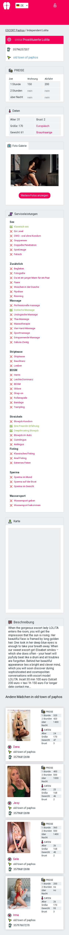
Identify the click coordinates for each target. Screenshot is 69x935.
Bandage (19, 402)
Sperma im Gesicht (24, 486)
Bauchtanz (19, 361)
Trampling (19, 407)
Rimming (18, 296)
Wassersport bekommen (27, 505)
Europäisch (42, 125)
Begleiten (19, 268)
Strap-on (18, 393)
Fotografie (19, 273)
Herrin (17, 374)
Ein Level (18, 231)
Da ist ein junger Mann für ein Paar (32, 277)
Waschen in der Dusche (26, 287)
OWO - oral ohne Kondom (27, 235)
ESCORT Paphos (15, 30)
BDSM (17, 384)
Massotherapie (22, 323)
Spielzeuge (20, 249)
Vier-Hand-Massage (24, 328)
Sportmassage (22, 333)
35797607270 (21, 925)
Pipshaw (18, 291)
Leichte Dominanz (23, 379)
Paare (17, 282)
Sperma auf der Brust (25, 481)
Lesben (18, 365)
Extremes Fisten (22, 462)
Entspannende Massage (27, 337)
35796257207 (21, 49)
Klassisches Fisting (24, 453)
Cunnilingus (20, 439)
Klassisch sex (21, 226)
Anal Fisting (20, 458)
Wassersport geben (24, 500)
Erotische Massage (24, 310)
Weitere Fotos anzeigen (34, 195)
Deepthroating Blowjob (26, 430)
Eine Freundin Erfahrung (26, 426)
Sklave (17, 388)
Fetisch (18, 254)
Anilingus (19, 444)
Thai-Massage (21, 319)
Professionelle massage (27, 305)
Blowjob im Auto (23, 435)
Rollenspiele (20, 397)
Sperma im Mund (23, 477)
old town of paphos (25, 57)
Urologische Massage (26, 314)
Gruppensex (20, 240)
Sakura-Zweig (21, 342)
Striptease (19, 356)
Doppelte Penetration (25, 245)
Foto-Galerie (19, 145)
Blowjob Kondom (23, 421)
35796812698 (21, 757)
